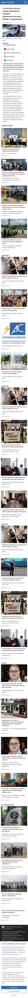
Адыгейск (5, 255)
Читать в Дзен (10, 49)
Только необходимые (14, 991)
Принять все (14, 987)
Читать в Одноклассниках (13, 53)
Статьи (3, 663)
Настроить (14, 995)
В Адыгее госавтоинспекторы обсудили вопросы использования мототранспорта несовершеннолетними (13, 173)
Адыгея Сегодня (7, 2)
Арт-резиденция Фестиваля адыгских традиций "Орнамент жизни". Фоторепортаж (12, 861)
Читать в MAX (10, 56)
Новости (4, 524)
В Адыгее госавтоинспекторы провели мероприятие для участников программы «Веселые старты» (13, 207)
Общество (5, 43)
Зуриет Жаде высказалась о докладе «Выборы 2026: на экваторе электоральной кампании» (13, 758)
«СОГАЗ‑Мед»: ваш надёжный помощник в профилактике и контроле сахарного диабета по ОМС (13, 790)
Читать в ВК (9, 60)
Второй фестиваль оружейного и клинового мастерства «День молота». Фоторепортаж (12, 829)
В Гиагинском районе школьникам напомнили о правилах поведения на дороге (12, 241)
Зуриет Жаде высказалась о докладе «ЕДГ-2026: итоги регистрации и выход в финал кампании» (13, 685)
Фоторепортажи (7, 805)
